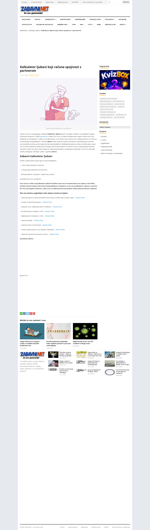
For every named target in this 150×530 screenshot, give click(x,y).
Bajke (99, 24)
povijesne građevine (107, 115)
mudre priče (119, 104)
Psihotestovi (27, 24)
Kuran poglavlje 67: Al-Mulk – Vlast (94, 371)
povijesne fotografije (107, 112)
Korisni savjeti (65, 19)
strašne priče (121, 115)
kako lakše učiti (118, 101)
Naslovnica (26, 19)
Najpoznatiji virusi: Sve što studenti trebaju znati (83, 342)
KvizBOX (75, 2)
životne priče (119, 117)
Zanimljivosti (50, 19)
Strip (74, 24)
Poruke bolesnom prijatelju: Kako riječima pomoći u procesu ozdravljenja (58, 343)
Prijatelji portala (63, 2)
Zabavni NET (28, 527)
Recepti (122, 24)
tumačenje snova (106, 117)
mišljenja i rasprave (106, 104)
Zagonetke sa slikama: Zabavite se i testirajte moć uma (95, 354)
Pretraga (126, 2)
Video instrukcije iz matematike (92, 2)
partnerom (44, 136)
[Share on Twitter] (27, 313)
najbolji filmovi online (108, 106)
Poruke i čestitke (106, 109)
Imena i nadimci (105, 101)
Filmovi (37, 19)
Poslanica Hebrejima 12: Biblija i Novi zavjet (123, 354)
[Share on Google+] (34, 313)
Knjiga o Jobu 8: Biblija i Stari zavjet (66, 362)
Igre (81, 24)
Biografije (122, 19)
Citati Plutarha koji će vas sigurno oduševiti (122, 371)
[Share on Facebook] (24, 313)
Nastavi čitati (80, 198)
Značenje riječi (80, 19)
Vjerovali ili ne (110, 24)
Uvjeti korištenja (36, 2)
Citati (90, 24)
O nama (24, 2)
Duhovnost (109, 19)
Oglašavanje (50, 2)
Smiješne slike (62, 24)
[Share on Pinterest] (30, 313)
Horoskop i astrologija (108, 98)
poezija (121, 106)
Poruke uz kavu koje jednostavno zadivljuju (66, 370)
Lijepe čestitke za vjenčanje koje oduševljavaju (94, 362)
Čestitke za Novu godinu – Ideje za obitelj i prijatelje (65, 354)
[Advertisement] (75, 48)
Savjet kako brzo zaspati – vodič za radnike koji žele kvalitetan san (30, 343)
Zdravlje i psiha (95, 19)
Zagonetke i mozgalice (44, 24)
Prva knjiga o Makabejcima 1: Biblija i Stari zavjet (122, 362)
